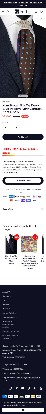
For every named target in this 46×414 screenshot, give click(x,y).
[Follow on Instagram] (10, 388)
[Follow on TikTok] (29, 388)
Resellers (6, 304)
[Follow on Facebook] (4, 388)
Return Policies (9, 313)
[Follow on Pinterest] (16, 388)
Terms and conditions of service (8, 324)
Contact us (7, 296)
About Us (6, 292)
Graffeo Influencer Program (10, 336)
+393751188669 (19, 369)
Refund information (11, 331)
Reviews (6, 309)
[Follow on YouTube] (23, 388)
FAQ (4, 300)
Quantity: (6, 122)
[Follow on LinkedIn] (35, 388)
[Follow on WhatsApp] (41, 388)
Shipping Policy (9, 317)
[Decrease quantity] (6, 127)
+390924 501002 (20, 365)
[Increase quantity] (16, 127)
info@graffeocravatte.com (19, 373)
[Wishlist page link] (41, 11)
